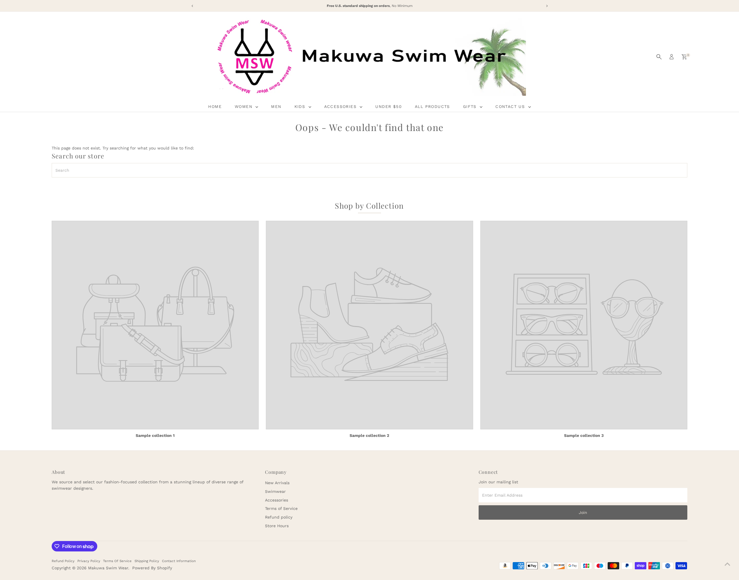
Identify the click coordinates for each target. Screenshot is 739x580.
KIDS (300, 106)
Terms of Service (281, 508)
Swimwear (275, 491)
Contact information (179, 561)
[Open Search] (659, 56)
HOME (215, 106)
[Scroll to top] (727, 564)
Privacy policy (88, 561)
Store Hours (277, 525)
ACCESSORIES (341, 106)
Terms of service (117, 561)
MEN (276, 106)
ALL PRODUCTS (432, 106)
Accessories (276, 500)
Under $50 (388, 106)
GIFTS (470, 106)
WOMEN (244, 106)
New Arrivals (277, 482)
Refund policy (278, 517)
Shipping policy (147, 561)
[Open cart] (684, 56)
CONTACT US (511, 106)
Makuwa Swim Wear (108, 568)
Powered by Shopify (152, 568)
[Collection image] (155, 325)
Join (583, 512)
